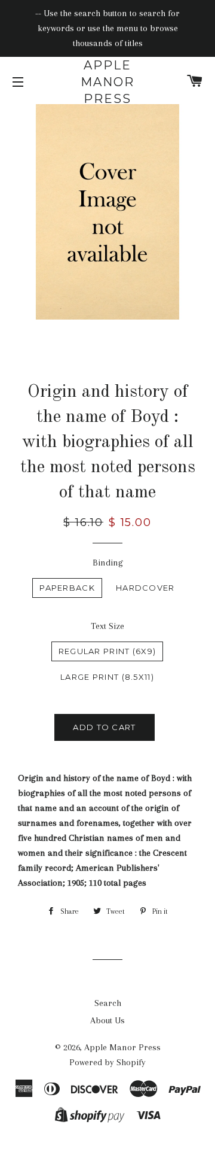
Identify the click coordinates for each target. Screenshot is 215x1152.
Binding (108, 562)
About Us (107, 1020)
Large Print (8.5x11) (107, 677)
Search (107, 1003)
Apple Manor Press (107, 82)
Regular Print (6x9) (107, 651)
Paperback (67, 587)
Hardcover (145, 587)
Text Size (107, 626)
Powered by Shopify (107, 1062)
